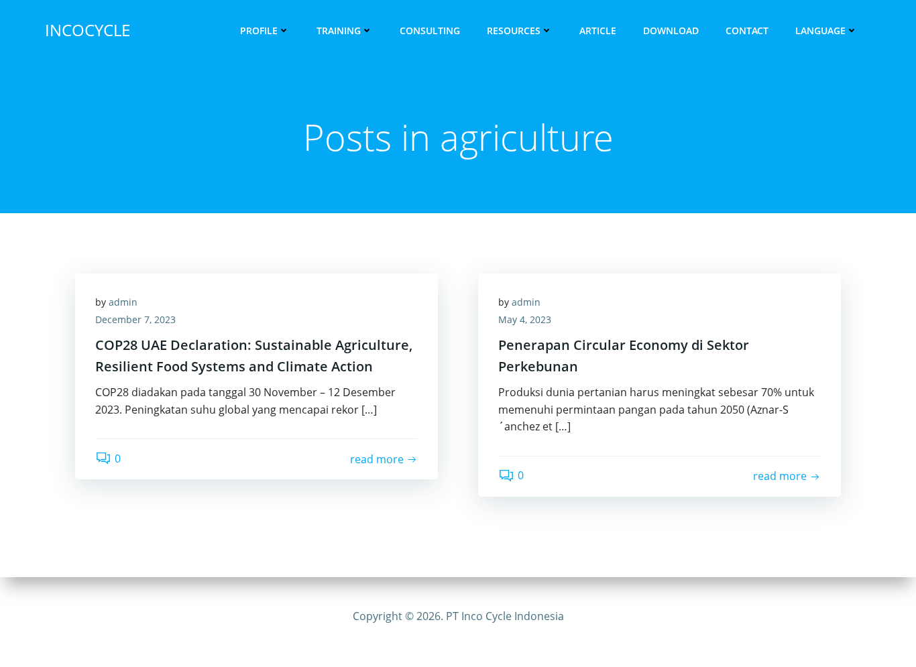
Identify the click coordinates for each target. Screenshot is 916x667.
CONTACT (747, 30)
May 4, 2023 (524, 319)
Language (820, 30)
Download (671, 30)
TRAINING (339, 30)
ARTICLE (597, 30)
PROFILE (259, 30)
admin (123, 302)
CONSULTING (430, 30)
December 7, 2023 (135, 319)
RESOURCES (513, 30)
